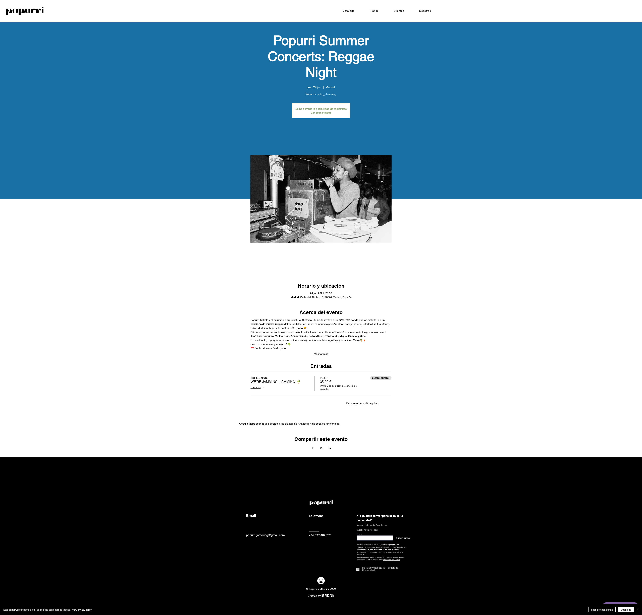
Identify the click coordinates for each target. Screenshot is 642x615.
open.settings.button (602, 609)
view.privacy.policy (82, 609)
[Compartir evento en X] (321, 448)
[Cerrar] (638, 609)
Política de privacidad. (391, 560)
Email (359, 534)
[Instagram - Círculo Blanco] (321, 580)
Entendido (625, 609)
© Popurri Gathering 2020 (321, 589)
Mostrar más (321, 354)
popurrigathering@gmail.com (265, 535)
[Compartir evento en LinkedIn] (329, 448)
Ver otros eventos (321, 112)
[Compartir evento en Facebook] (312, 448)
